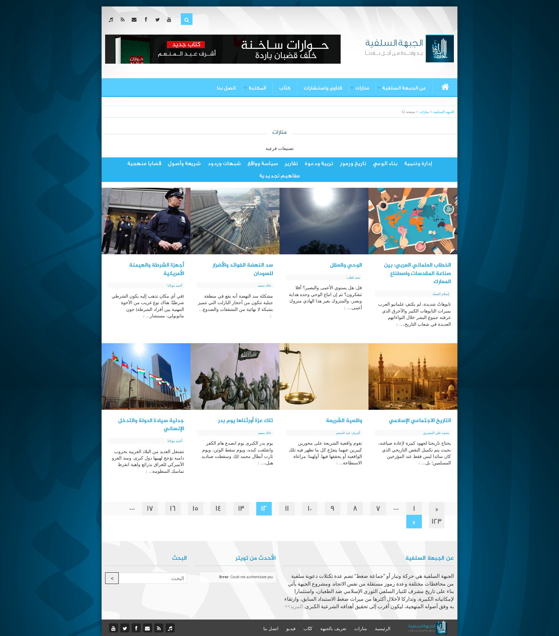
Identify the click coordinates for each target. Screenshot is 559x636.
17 (150, 508)
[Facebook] (147, 19)
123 (437, 521)
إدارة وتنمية (418, 163)
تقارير (291, 163)
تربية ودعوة (319, 163)
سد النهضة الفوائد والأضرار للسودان (243, 269)
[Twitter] (158, 19)
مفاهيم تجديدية (279, 176)
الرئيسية (382, 628)
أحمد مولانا (175, 285)
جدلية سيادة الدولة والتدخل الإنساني (151, 425)
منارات (362, 88)
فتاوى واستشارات (323, 88)
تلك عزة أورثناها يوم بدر (245, 420)
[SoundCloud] (112, 19)
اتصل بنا (226, 88)
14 (218, 508)
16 (173, 508)
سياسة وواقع (262, 163)
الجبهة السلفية (443, 111)
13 (241, 508)
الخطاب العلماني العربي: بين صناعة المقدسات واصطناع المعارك (417, 273)
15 (195, 508)
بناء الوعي (385, 163)
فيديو (291, 628)
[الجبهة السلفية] (409, 48)
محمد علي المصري (436, 432)
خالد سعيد (264, 285)
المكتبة (257, 88)
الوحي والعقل (346, 265)
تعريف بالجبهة (333, 628)
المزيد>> (293, 606)
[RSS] (123, 19)
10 (310, 508)
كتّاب (284, 88)
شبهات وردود (224, 163)
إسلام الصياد (441, 294)
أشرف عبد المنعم (348, 432)
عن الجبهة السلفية (404, 88)
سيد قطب (353, 277)
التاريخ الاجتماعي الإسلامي (420, 420)
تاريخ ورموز (353, 163)
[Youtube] (170, 19)
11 (287, 508)
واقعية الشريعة (344, 420)
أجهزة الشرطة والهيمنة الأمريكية (156, 269)
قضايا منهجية (144, 163)
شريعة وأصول (184, 163)
